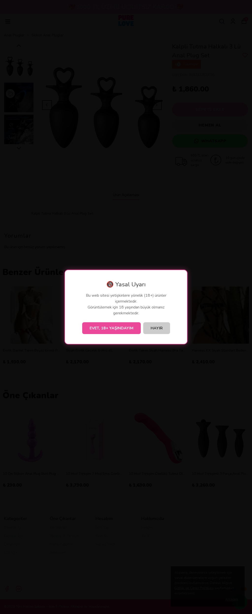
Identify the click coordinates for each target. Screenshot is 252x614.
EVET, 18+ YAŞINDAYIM (111, 328)
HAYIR (157, 328)
